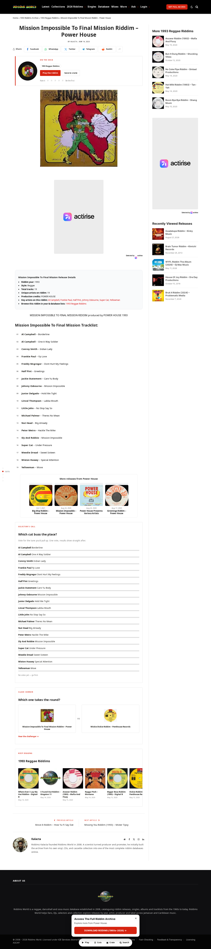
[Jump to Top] (3, 468)
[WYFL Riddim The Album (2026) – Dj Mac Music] (158, 265)
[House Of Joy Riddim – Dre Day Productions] (158, 280)
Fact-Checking (146, 939)
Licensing (190, 939)
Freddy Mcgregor (31, 363)
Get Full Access (177, 7)
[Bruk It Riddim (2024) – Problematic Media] (158, 295)
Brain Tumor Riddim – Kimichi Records (180, 248)
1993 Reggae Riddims (49, 18)
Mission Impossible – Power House (66, 512)
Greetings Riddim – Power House (116, 512)
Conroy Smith (29, 349)
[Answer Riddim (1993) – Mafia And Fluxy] (158, 41)
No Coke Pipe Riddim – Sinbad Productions (181, 70)
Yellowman (115, 300)
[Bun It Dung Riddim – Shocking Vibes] (158, 57)
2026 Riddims (75, 6)
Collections (58, 6)
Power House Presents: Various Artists (91, 512)
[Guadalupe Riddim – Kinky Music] (158, 234)
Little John (27, 408)
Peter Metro (28, 430)
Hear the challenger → (28, 736)
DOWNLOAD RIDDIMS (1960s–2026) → (105, 930)
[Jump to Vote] (3, 474)
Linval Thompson (31, 400)
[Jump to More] (3, 480)
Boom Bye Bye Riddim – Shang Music (181, 101)
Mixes (115, 6)
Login (143, 6)
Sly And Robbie (30, 437)
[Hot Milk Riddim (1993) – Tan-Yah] (158, 87)
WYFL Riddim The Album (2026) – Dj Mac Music (178, 263)
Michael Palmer (30, 415)
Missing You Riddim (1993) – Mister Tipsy (106, 824)
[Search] (196, 6)
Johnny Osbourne (90, 300)
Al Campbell (53, 300)
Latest (46, 6)
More (123, 6)
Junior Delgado (30, 393)
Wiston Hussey (29, 459)
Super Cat (104, 300)
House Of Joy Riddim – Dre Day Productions (181, 278)
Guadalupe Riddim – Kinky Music (179, 232)
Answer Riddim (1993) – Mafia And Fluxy (181, 40)
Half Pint (77, 300)
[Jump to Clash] (3, 477)
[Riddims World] (24, 7)
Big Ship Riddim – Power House (40, 512)
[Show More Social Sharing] (119, 49)
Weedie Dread (29, 452)
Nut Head (27, 422)
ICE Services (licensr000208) (72, 939)
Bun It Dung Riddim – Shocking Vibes (181, 55)
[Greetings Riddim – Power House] (116, 494)
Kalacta (73, 42)
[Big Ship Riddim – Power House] (40, 494)
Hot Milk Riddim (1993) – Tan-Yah (180, 86)
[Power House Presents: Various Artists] (91, 494)
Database (103, 6)
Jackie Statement (31, 378)
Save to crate (70, 73)
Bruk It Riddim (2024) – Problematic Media (177, 294)
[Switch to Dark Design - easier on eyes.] (192, 7)
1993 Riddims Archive (29, 18)
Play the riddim (50, 73)
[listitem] (28, 783)
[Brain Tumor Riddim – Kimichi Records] (158, 249)
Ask (133, 6)
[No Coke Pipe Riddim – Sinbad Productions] (158, 72)
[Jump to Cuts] (3, 471)
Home (15, 18)
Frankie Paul (66, 300)
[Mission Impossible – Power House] (66, 494)
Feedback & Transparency (169, 939)
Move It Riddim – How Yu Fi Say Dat (54, 824)
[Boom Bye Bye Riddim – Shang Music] (158, 103)
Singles (92, 6)
